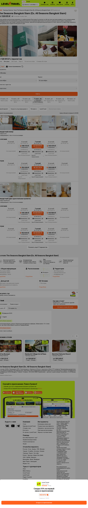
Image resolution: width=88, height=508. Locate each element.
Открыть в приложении (44, 502)
